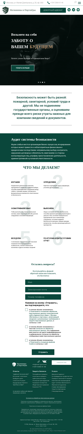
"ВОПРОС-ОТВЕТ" (18, 385)
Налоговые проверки (39, 376)
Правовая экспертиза (39, 383)
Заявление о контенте (19, 393)
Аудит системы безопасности (61, 383)
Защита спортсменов (58, 389)
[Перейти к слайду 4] (44, 82)
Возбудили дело (18, 378)
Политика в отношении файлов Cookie (40, 406)
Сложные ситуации (19, 380)
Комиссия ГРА (36, 387)
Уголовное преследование (40, 380)
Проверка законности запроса (62, 378)
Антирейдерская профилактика (62, 376)
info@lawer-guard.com (39, 364)
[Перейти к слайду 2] (40, 82)
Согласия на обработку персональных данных (41, 329)
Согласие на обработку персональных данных (40, 398)
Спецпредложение (57, 391)
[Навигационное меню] (79, 3)
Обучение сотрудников (59, 385)
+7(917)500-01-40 (56, 3)
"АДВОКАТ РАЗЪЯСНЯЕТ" (21, 374)
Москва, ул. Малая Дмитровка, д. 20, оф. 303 (24, 3)
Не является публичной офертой (23, 391)
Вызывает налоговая (20, 376)
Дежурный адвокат (58, 374)
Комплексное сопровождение (61, 380)
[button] (32, 70)
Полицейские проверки (39, 374)
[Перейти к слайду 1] (38, 82)
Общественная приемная (40, 385)
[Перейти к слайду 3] (42, 82)
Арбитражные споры (39, 378)
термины (25, 383)
